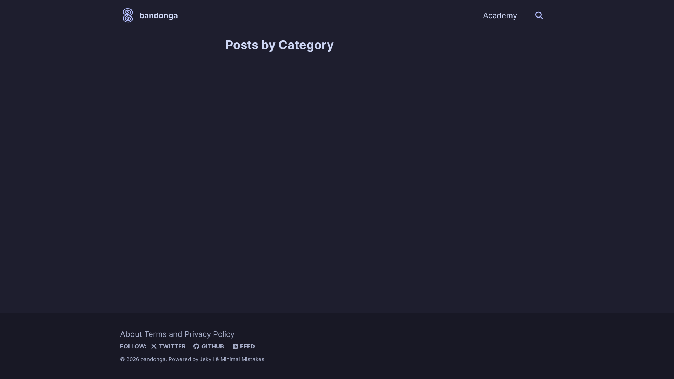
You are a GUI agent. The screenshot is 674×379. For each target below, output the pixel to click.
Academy (500, 15)
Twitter (172, 346)
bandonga (158, 15)
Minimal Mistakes (242, 359)
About (131, 334)
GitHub (212, 346)
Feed (247, 346)
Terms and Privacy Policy (189, 334)
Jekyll (207, 359)
